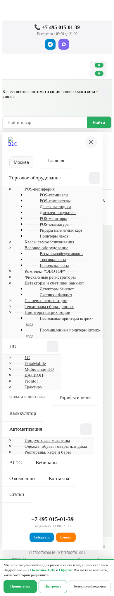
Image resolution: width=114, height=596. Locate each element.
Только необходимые (89, 586)
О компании (22, 478)
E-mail (66, 537)
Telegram (42, 537)
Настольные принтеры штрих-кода (59, 321)
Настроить (52, 586)
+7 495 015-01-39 (52, 519)
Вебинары (46, 462)
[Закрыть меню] (91, 142)
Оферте (65, 570)
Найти (99, 122)
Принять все (20, 586)
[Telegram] (50, 44)
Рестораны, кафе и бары (48, 452)
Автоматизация (25, 429)
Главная (55, 160)
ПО (12, 346)
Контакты (59, 478)
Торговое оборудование (35, 178)
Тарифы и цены (75, 397)
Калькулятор (22, 413)
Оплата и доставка (27, 396)
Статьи (16, 494)
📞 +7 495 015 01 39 (57, 27)
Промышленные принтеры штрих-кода (63, 333)
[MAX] (63, 44)
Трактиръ (33, 387)
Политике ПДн (42, 570)
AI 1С (15, 462)
